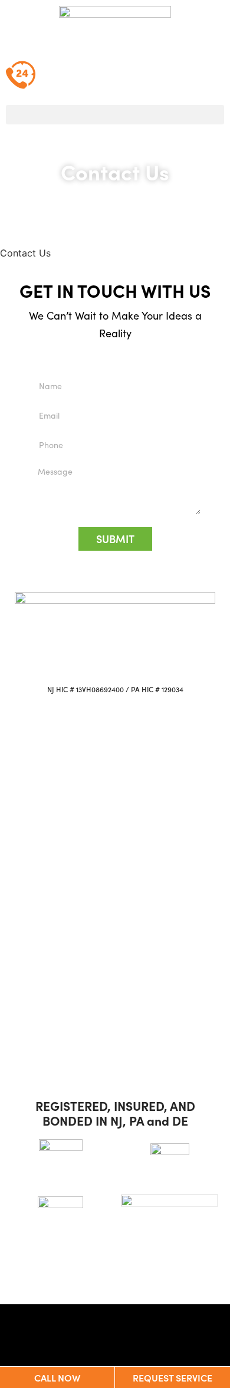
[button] (115, 114)
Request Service (172, 1377)
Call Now (57, 1377)
